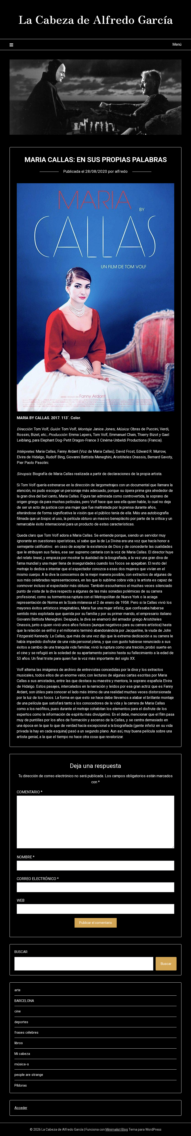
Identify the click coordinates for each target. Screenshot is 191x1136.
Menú (176, 44)
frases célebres (26, 1032)
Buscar (20, 952)
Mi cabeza (22, 1054)
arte (17, 990)
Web (20, 900)
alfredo (121, 171)
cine (17, 1011)
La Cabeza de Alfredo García (95, 19)
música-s (21, 1064)
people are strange (28, 1075)
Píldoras (20, 1085)
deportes (21, 1022)
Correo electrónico (38, 879)
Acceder (20, 1108)
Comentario (29, 792)
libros (18, 1043)
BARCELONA (24, 1001)
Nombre (25, 857)
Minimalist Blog (117, 1129)
